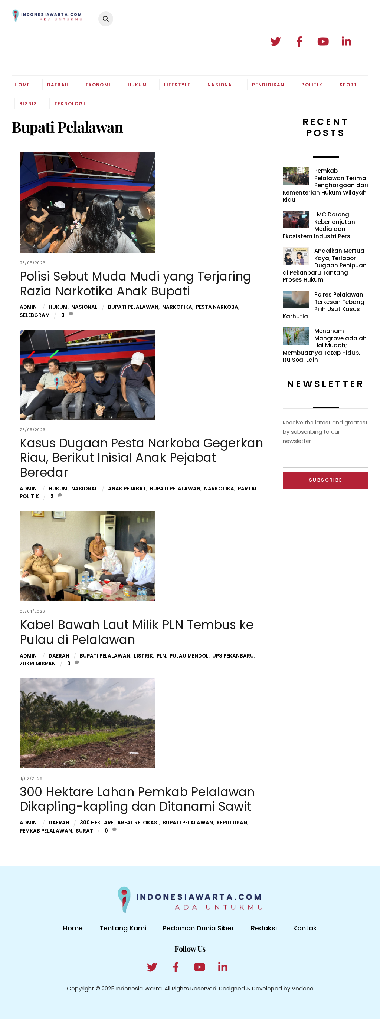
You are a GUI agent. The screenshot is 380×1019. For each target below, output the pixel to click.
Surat (84, 830)
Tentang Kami (122, 928)
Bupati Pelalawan (133, 307)
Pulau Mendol (189, 655)
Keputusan (232, 822)
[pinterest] (348, 41)
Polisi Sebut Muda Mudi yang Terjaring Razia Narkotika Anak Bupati (135, 284)
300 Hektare (97, 822)
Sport (348, 85)
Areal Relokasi (138, 822)
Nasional (221, 85)
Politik (311, 85)
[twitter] (277, 41)
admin (28, 307)
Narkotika (177, 307)
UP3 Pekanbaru (233, 655)
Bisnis (28, 103)
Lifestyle (177, 85)
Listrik (143, 655)
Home (22, 85)
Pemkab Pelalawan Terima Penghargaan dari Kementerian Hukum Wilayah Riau (325, 185)
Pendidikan (268, 85)
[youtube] (324, 41)
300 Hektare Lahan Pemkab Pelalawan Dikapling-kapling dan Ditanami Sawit (137, 799)
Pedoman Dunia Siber (198, 928)
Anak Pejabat (127, 488)
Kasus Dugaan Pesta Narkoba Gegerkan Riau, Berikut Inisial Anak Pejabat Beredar (141, 457)
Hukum (137, 85)
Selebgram (35, 315)
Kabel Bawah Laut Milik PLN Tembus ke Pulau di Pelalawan (136, 632)
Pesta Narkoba (217, 307)
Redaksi (264, 928)
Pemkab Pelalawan (46, 830)
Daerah (58, 85)
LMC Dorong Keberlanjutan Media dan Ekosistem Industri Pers (319, 225)
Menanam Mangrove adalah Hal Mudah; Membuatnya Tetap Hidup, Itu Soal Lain (325, 345)
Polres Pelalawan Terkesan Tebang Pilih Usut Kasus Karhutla (323, 305)
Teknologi (69, 103)
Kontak (305, 928)
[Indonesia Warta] (47, 19)
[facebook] (301, 41)
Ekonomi (98, 85)
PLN (161, 655)
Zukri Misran (38, 663)
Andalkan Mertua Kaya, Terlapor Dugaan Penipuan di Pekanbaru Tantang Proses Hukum (325, 265)
